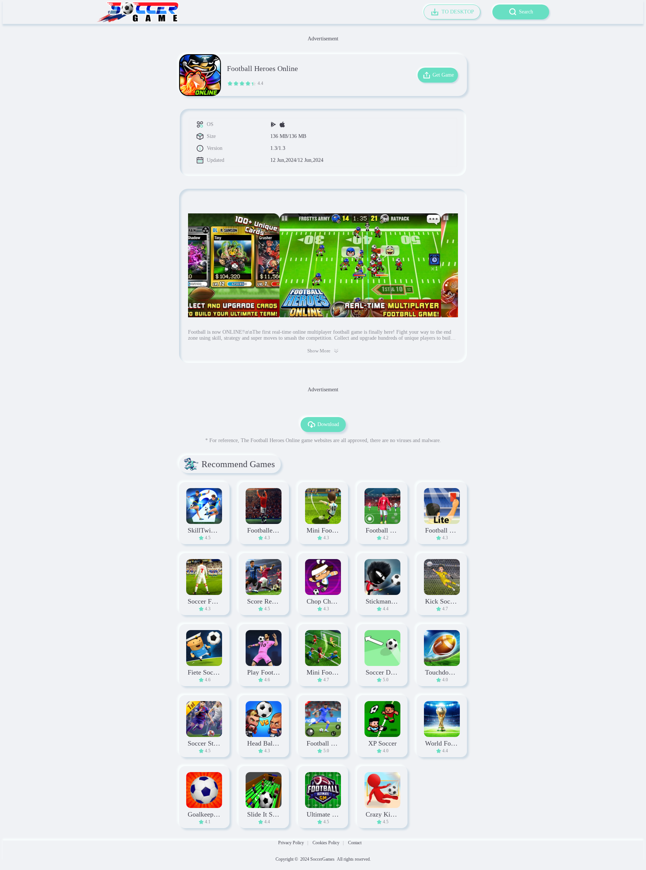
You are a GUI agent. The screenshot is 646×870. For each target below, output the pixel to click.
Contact (355, 842)
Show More (318, 351)
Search (526, 12)
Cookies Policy (326, 842)
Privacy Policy (291, 842)
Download (328, 424)
